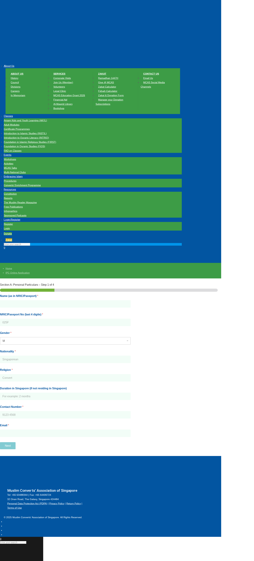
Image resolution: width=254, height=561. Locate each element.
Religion (6, 369)
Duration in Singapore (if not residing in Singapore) (33, 388)
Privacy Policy (56, 503)
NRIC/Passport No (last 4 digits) (21, 314)
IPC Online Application (18, 272)
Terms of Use (14, 507)
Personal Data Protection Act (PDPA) (27, 503)
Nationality (8, 351)
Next (8, 445)
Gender (5, 332)
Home (9, 268)
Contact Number (11, 406)
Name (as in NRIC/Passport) (19, 295)
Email (4, 425)
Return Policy (73, 503)
